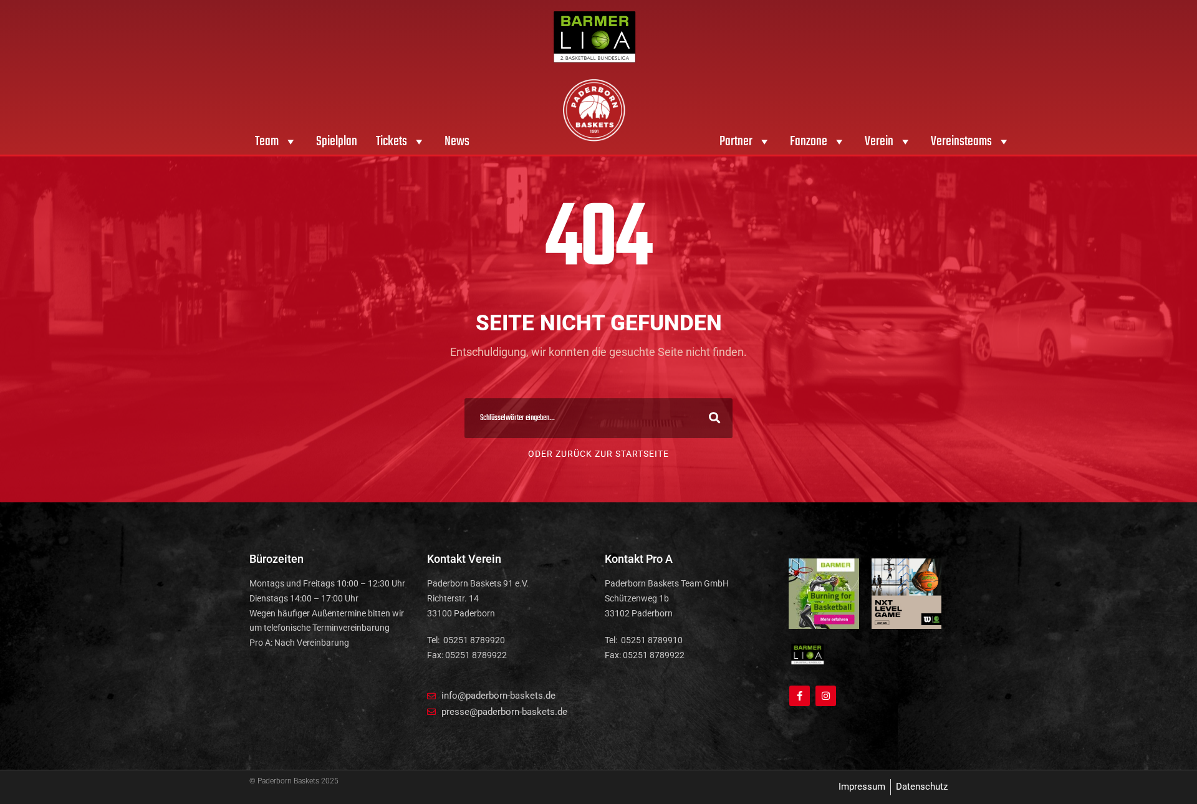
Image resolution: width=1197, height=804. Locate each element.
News (457, 141)
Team (267, 141)
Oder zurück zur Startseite (598, 454)
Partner (735, 141)
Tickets (391, 141)
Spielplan (336, 141)
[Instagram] (825, 696)
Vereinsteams (961, 141)
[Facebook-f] (799, 696)
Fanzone (808, 141)
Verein (879, 141)
